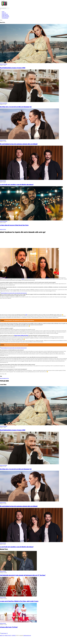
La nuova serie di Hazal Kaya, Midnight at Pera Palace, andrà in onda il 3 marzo (19, 601)
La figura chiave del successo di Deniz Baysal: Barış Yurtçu (14, 225)
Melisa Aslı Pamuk (24, 335)
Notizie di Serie (5, 14)
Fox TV (47, 277)
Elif (26, 314)
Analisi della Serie (5, 15)
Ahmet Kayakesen (3, 277)
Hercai (23, 279)
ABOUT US (2, 635)
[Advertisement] (29, 241)
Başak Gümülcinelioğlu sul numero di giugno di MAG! (12, 68)
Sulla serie (4, 12)
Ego (29, 277)
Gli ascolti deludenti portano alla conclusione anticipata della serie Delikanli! (18, 144)
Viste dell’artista (5, 17)
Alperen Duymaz (17, 335)
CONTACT (14, 635)
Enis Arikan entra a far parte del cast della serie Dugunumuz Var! (16, 107)
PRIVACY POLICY (8, 635)
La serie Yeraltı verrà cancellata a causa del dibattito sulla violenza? (16, 184)
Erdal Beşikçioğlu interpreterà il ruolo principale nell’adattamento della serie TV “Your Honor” (23, 575)
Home (3, 11)
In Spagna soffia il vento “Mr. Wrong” (9, 627)
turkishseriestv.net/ (27, 635)
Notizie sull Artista (5, 16)
